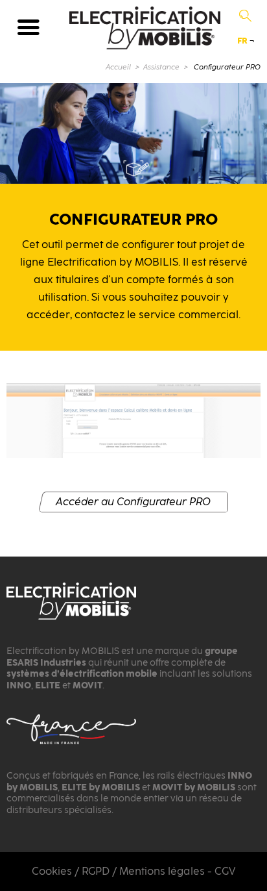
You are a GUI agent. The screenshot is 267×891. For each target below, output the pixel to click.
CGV (225, 871)
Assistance (161, 67)
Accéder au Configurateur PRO (133, 502)
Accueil (118, 67)
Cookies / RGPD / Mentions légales (118, 871)
